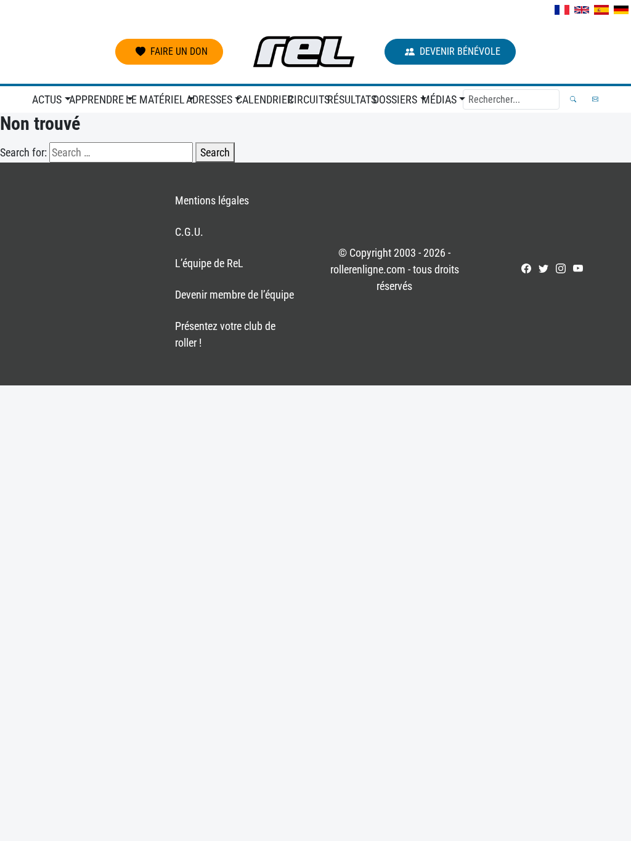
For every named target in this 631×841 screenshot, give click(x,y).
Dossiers (395, 99)
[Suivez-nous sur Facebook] (526, 268)
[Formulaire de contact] (595, 99)
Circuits (305, 99)
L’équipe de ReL (209, 263)
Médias (439, 99)
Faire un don (179, 51)
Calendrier (259, 99)
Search (215, 152)
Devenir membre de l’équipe (234, 294)
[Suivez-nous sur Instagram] (561, 268)
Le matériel (153, 99)
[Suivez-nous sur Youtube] (578, 268)
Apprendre (95, 99)
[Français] (562, 10)
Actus (47, 99)
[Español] (601, 10)
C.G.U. (189, 231)
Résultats (347, 99)
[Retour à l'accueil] (304, 52)
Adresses (208, 99)
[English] (581, 10)
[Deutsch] (621, 10)
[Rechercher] (573, 99)
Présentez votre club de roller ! (225, 334)
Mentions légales (212, 200)
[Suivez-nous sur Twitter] (543, 268)
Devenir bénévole (460, 51)
